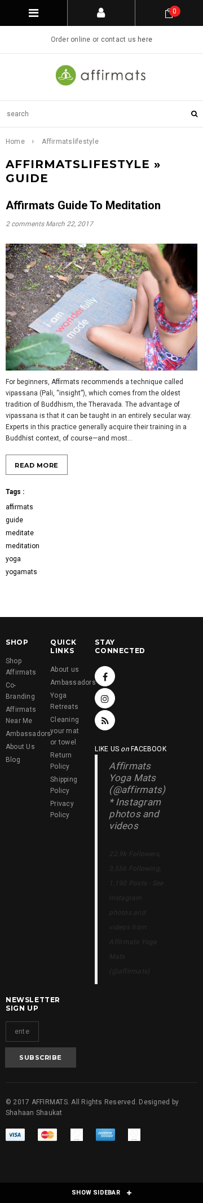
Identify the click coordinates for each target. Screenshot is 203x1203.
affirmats (19, 507)
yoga (13, 559)
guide (14, 520)
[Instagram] (105, 698)
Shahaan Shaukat (34, 1113)
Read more (37, 465)
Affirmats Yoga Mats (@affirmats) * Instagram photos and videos (137, 795)
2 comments (26, 224)
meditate (20, 533)
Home (15, 142)
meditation (22, 546)
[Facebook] (105, 676)
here (145, 39)
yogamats (21, 572)
